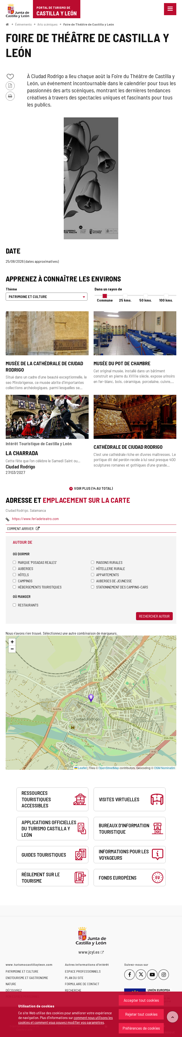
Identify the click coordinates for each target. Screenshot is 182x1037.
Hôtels (23, 574)
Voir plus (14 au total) (93, 488)
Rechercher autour (154, 616)
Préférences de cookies (141, 1028)
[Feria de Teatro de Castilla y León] (91, 178)
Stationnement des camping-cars (122, 587)
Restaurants (28, 605)
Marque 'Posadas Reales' (37, 562)
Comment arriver (20, 528)
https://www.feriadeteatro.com (35, 518)
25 (125, 300)
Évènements (23, 24)
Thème (11, 289)
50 (145, 300)
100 (166, 300)
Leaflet (82, 768)
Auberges (25, 568)
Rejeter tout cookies (141, 1014)
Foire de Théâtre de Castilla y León (88, 24)
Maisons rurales (109, 562)
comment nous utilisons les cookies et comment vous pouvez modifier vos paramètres (65, 1019)
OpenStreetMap (109, 768)
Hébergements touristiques (40, 587)
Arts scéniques (47, 24)
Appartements (107, 574)
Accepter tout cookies (141, 1000)
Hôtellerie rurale (110, 568)
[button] (12, 641)
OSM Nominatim (164, 768)
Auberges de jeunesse (114, 581)
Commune (105, 300)
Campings (25, 581)
